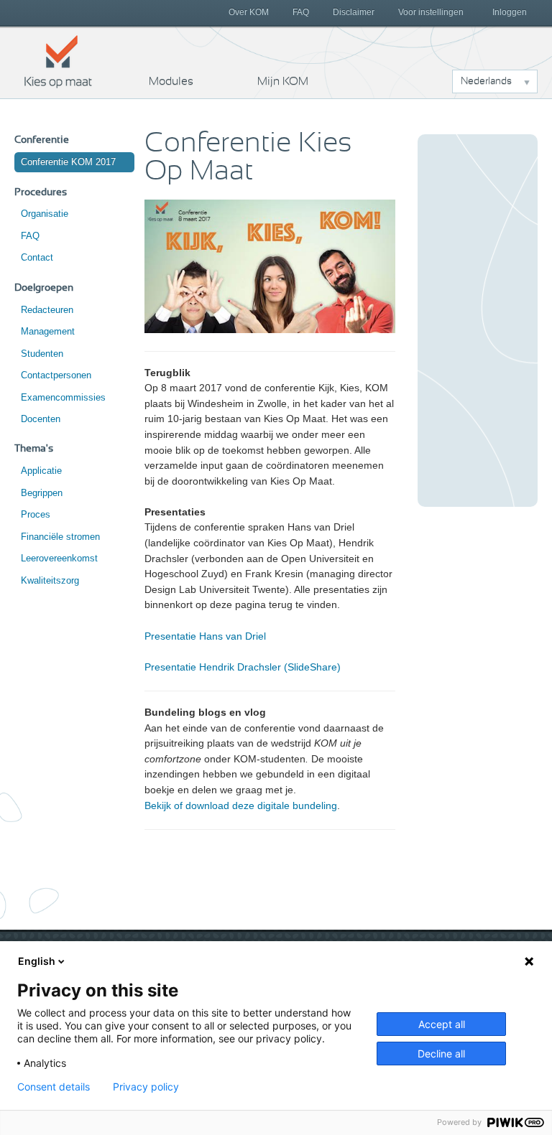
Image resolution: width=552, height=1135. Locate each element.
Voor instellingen (431, 12)
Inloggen (509, 12)
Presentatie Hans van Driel (205, 636)
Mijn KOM (282, 81)
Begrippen (42, 492)
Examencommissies (63, 397)
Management (48, 331)
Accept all (441, 1024)
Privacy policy (146, 1087)
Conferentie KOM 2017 (68, 162)
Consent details (53, 1087)
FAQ (301, 12)
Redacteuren (47, 309)
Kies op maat (58, 61)
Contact (37, 257)
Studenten (42, 353)
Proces (35, 514)
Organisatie (44, 213)
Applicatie (41, 470)
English (36, 961)
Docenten (40, 419)
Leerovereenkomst (59, 558)
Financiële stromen (60, 536)
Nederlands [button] (486, 81)
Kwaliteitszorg (50, 580)
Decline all (441, 1053)
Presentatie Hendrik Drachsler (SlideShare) (242, 667)
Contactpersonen (56, 375)
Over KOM (249, 12)
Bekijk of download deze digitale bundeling (240, 805)
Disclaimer (353, 12)
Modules (171, 81)
